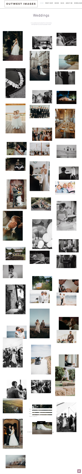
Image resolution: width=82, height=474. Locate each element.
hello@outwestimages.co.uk (47, 432)
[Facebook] (37, 429)
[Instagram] (40, 429)
